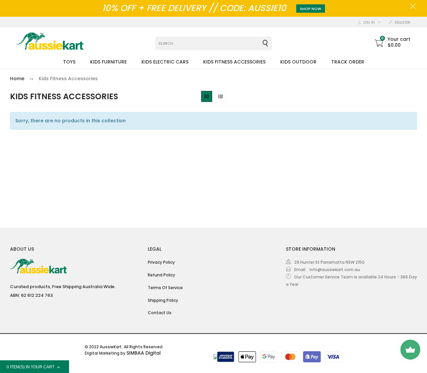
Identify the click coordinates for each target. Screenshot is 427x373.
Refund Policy (161, 275)
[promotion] (412, 7)
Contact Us (159, 313)
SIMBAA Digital (143, 353)
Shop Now (310, 8)
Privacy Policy (161, 262)
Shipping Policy (163, 300)
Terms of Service (165, 287)
